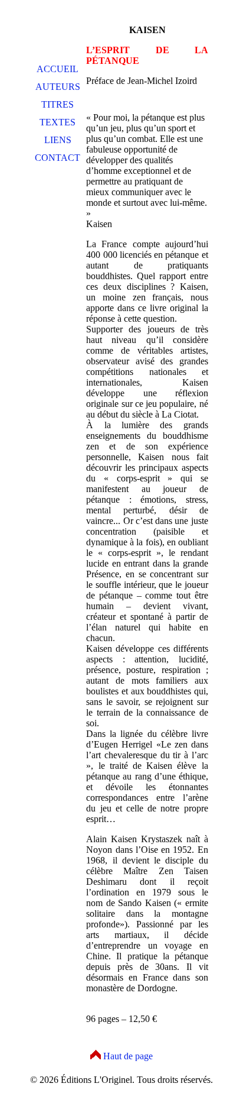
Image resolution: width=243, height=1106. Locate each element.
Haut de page (128, 1056)
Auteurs (57, 87)
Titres (57, 104)
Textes (57, 122)
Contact (57, 158)
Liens (57, 140)
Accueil (57, 69)
